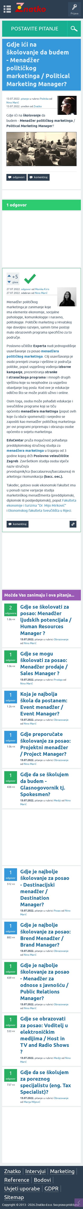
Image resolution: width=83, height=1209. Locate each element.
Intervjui (35, 1171)
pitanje (25, 98)
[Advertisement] (41, 239)
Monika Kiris (42, 289)
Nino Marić (12, 102)
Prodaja (58, 679)
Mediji (57, 800)
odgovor (26, 289)
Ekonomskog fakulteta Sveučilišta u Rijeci (39, 510)
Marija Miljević (32, 1101)
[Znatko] (30, 7)
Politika (44, 98)
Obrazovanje (61, 639)
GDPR (51, 1188)
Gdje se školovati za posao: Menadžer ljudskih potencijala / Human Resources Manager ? (45, 620)
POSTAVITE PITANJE (34, 28)
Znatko (38, 106)
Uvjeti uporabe (22, 1188)
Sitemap (14, 1197)
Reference (16, 1180)
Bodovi (42, 1180)
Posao (57, 910)
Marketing (62, 1171)
